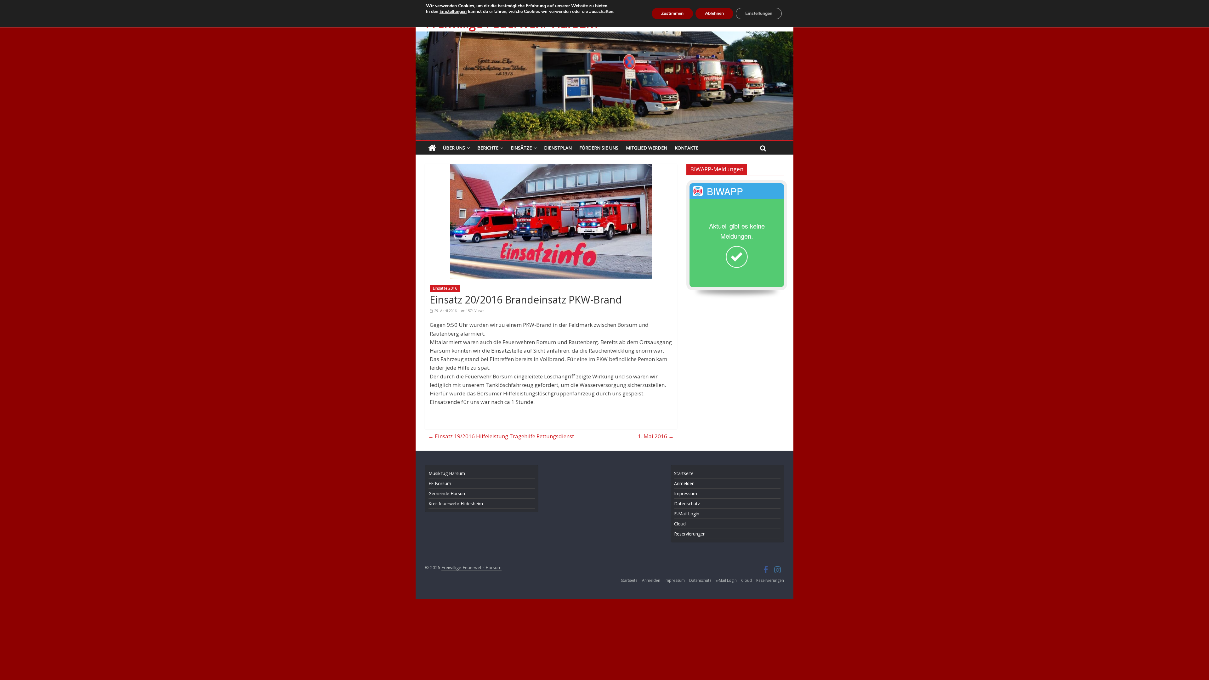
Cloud (680, 524)
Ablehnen (714, 13)
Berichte (487, 148)
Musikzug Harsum (447, 473)
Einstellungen (453, 11)
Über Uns (454, 148)
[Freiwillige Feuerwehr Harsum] (604, 35)
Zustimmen (672, 13)
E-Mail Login (686, 514)
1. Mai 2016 (656, 436)
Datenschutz (687, 504)
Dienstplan (558, 148)
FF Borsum (440, 483)
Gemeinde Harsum (448, 493)
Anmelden (684, 483)
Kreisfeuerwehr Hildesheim (456, 504)
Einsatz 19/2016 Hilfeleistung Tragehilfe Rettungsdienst (501, 436)
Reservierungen (690, 534)
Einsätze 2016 (445, 288)
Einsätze (521, 148)
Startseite (684, 473)
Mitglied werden (646, 148)
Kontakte (686, 148)
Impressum (685, 493)
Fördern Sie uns (598, 148)
